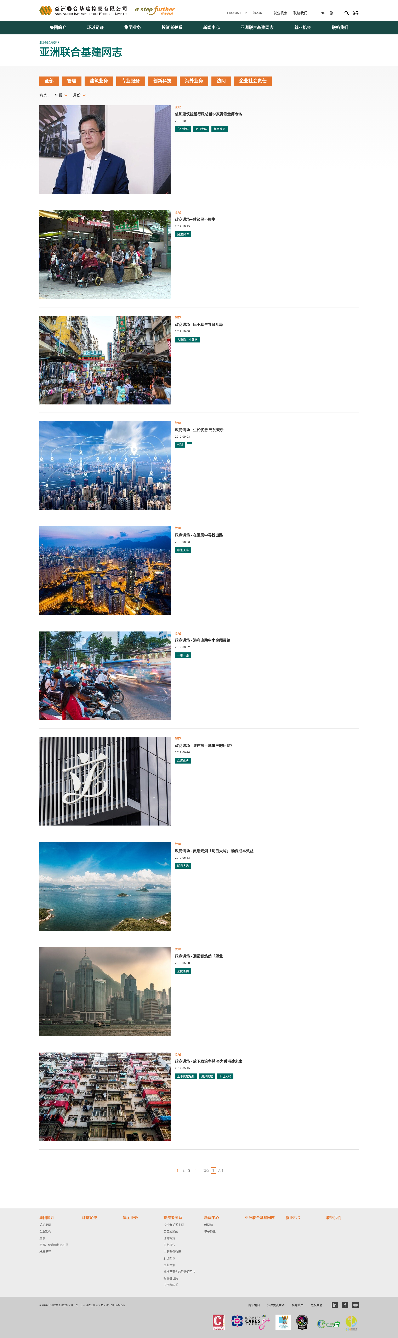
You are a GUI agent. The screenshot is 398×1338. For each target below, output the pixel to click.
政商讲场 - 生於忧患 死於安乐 (199, 429)
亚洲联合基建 (48, 42)
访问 (221, 81)
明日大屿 (201, 129)
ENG (321, 13)
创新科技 (162, 81)
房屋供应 (183, 760)
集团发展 (219, 129)
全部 (49, 81)
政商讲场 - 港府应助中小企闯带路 (202, 640)
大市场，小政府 (187, 339)
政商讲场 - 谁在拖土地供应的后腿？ (204, 745)
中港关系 (183, 550)
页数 (206, 1170)
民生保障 (183, 234)
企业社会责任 (253, 81)
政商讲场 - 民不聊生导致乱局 (199, 324)
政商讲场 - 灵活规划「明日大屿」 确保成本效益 (214, 850)
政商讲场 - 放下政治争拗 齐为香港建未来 (208, 1061)
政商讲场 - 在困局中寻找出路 (199, 535)
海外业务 (194, 81)
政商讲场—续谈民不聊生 (195, 219)
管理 (71, 81)
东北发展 (183, 129)
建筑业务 (99, 81)
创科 (180, 445)
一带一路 (183, 655)
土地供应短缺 (186, 1076)
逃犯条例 (183, 971)
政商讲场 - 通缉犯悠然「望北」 (201, 956)
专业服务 (130, 81)
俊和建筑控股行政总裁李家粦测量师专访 (208, 114)
